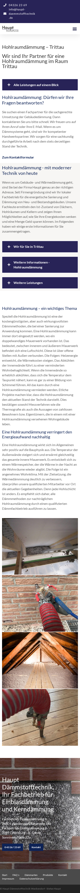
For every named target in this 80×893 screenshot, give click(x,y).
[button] (74, 28)
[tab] (40, 246)
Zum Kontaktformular (18, 157)
